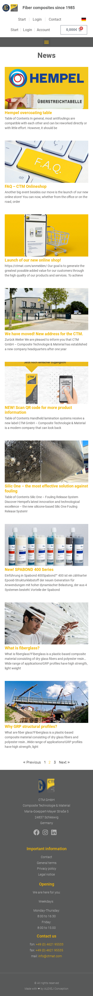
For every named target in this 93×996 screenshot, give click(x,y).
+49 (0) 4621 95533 (49, 944)
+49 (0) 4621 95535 (49, 950)
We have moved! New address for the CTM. (44, 333)
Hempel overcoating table (28, 112)
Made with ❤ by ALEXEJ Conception (46, 988)
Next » (64, 762)
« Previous (32, 762)
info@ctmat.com (50, 956)
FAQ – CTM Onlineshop (25, 186)
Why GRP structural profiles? (31, 726)
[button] (46, 42)
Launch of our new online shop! (33, 260)
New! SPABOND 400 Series (29, 569)
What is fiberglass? (22, 648)
